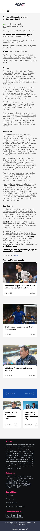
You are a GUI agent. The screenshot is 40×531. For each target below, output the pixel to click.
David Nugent (29, 31)
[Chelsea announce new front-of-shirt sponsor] (20, 323)
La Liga (18, 478)
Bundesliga (11, 476)
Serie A (17, 485)
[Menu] (8, 10)
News (15, 255)
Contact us (10, 499)
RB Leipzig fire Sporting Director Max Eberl (11, 415)
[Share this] (8, 516)
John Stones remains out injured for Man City (31, 415)
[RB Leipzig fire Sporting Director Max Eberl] (20, 364)
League (24, 478)
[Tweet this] (14, 516)
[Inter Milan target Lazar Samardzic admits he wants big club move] (20, 281)
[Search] (3, 10)
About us (9, 495)
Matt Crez (15, 425)
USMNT (16, 487)
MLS (9, 481)
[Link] (20, 5)
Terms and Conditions (15, 506)
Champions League (24, 476)
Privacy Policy (11, 503)
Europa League (9, 478)
